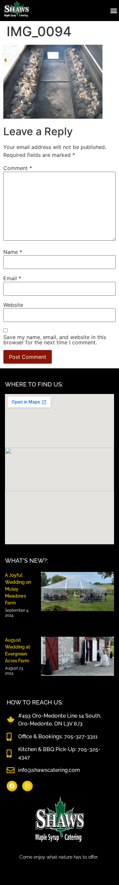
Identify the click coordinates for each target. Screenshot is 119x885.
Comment (17, 168)
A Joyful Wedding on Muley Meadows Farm (18, 589)
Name (12, 252)
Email (12, 278)
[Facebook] (12, 786)
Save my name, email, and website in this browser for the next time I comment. (54, 339)
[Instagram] (27, 786)
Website (13, 304)
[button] (113, 10)
